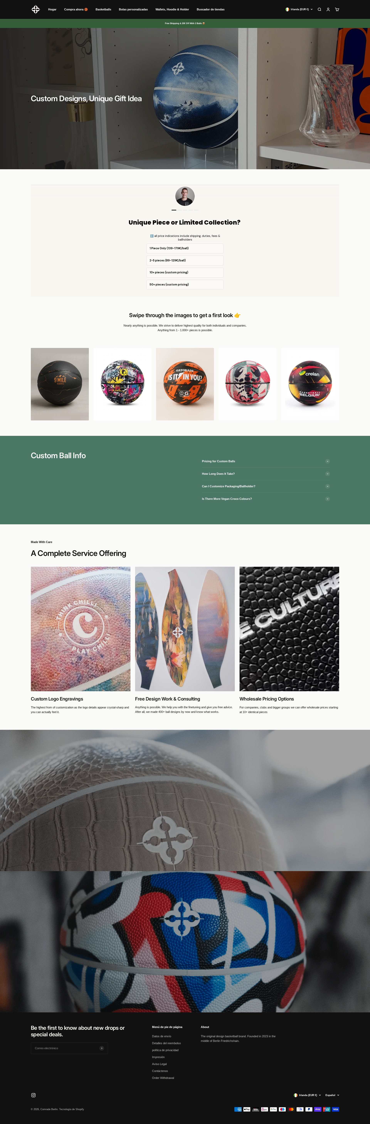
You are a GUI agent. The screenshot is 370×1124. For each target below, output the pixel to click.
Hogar (52, 9)
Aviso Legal (159, 1064)
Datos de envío (161, 1036)
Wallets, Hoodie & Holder (172, 9)
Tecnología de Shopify (71, 1109)
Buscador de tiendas (211, 9)
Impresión (158, 1057)
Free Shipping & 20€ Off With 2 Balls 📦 (185, 23)
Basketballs (103, 9)
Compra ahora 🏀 (76, 9)
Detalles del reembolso (166, 1043)
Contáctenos (160, 1071)
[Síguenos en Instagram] (33, 1095)
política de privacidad (165, 1050)
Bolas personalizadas (133, 9)
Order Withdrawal (163, 1077)
